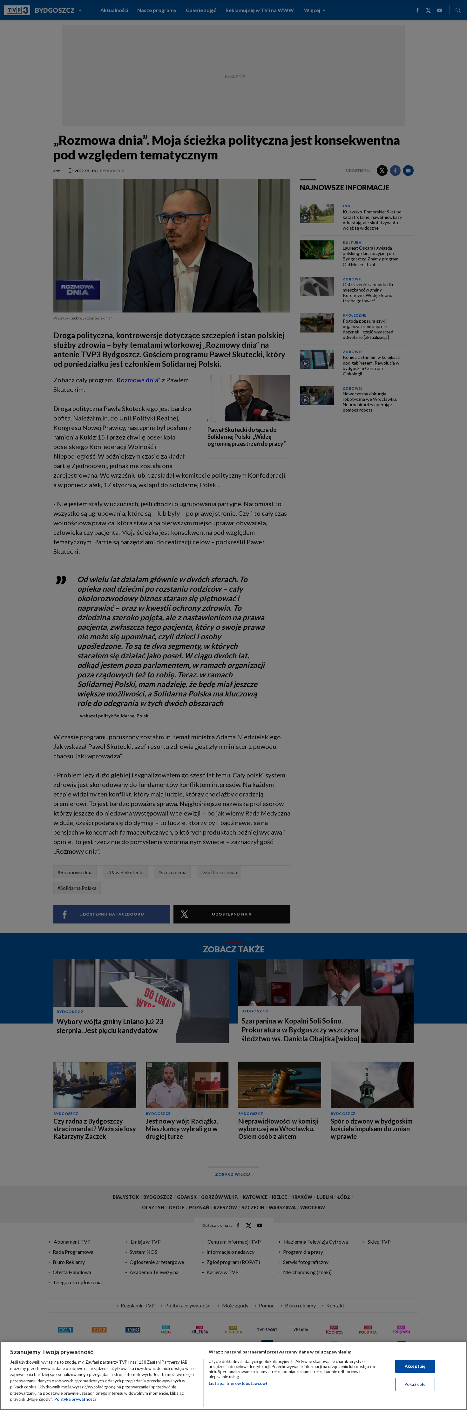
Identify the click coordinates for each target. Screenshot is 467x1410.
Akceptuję (415, 1366)
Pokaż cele (415, 1384)
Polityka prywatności (75, 1399)
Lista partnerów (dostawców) (238, 1383)
